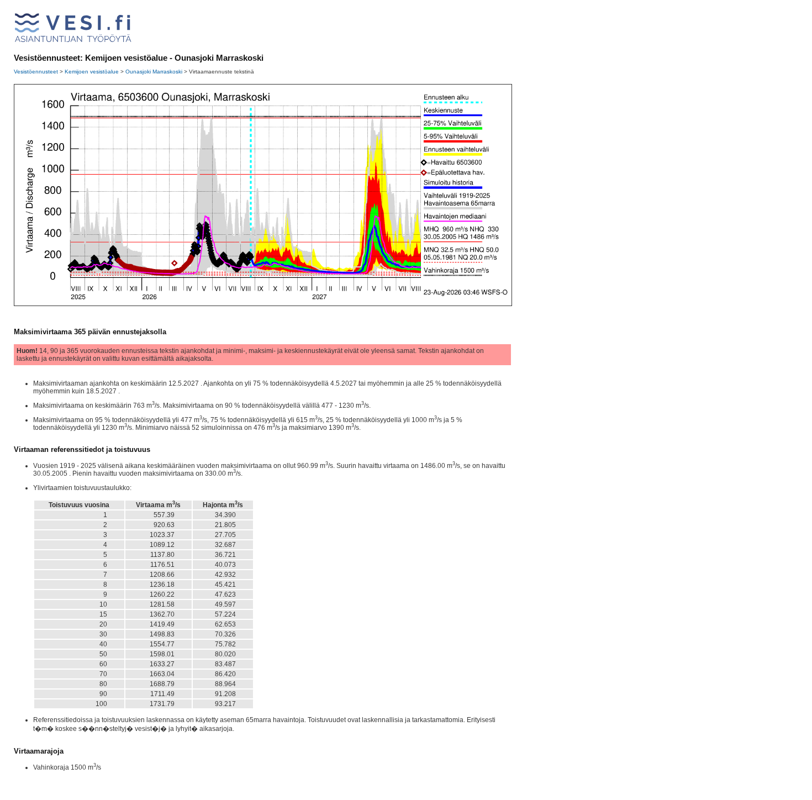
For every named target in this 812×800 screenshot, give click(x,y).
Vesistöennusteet (36, 72)
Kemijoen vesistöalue (92, 72)
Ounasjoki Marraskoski (153, 72)
